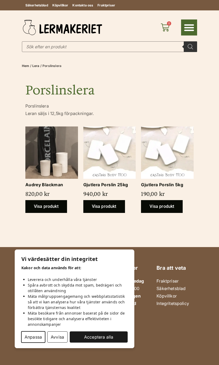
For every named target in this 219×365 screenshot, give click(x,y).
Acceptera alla (98, 337)
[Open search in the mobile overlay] (109, 46)
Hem (25, 66)
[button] (189, 27)
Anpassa (33, 337)
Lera (36, 66)
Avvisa (57, 337)
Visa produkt (46, 206)
